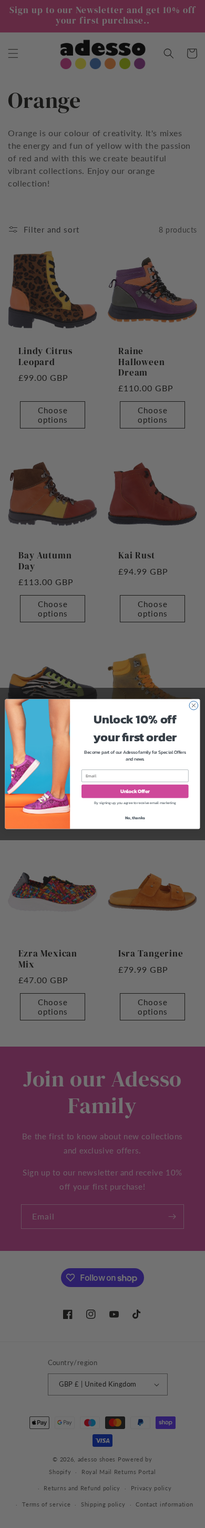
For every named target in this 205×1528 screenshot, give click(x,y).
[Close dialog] (193, 705)
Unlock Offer (135, 791)
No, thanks (135, 818)
